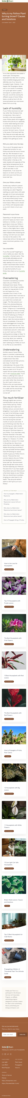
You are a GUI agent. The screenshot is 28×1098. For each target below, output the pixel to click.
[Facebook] (6, 1054)
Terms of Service (7, 1075)
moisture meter (15, 373)
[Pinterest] (11, 1054)
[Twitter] (8, 1054)
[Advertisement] (14, 38)
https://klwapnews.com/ (9, 1080)
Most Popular (6, 1067)
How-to (17, 1067)
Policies (4, 1078)
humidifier (6, 256)
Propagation (7, 756)
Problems (4, 9)
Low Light (4, 1062)
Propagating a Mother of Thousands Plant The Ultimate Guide (14, 971)
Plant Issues (18, 1062)
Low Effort (5, 1065)
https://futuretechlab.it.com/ (10, 1083)
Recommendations (9, 569)
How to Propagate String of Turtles (14, 520)
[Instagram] (3, 1054)
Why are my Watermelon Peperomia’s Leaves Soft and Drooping (12, 502)
